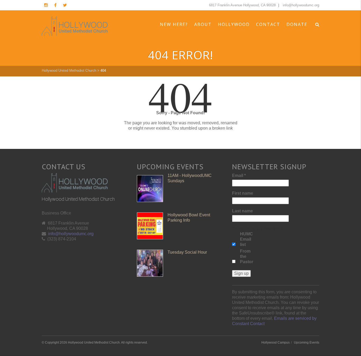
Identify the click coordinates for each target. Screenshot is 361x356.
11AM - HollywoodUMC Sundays (190, 178)
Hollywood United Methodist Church (69, 70)
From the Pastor (246, 256)
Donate (296, 24)
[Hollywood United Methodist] (75, 26)
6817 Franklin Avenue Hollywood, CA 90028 (242, 5)
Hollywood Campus (275, 342)
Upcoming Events (306, 342)
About (203, 24)
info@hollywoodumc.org (301, 5)
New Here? (174, 24)
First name (242, 193)
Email (239, 175)
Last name (242, 211)
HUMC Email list (246, 239)
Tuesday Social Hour (187, 252)
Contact (268, 24)
